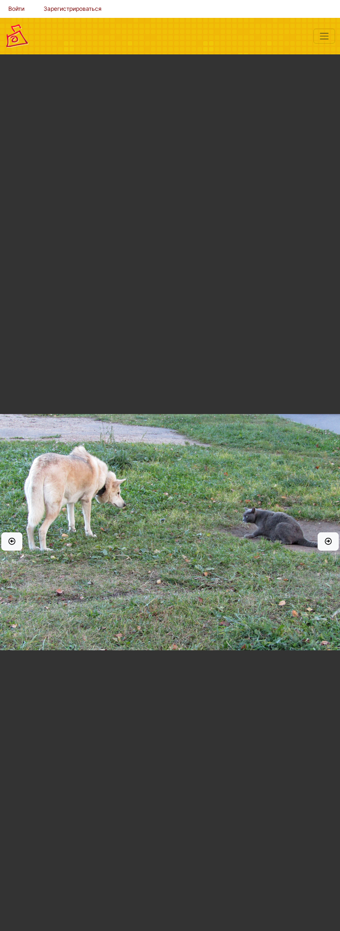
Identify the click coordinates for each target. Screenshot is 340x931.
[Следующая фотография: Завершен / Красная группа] (328, 541)
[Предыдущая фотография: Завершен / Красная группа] (11, 541)
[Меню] (324, 36)
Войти (16, 8)
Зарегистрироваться (73, 8)
